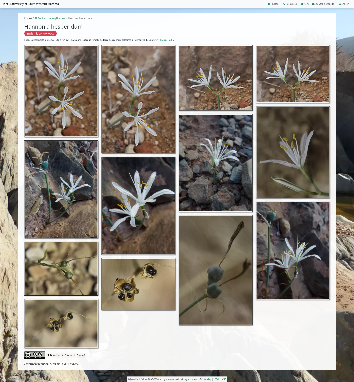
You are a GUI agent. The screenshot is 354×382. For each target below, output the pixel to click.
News (306, 3)
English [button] (345, 3)
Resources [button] (291, 3)
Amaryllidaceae (57, 18)
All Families (40, 18)
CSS (224, 379)
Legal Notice (190, 379)
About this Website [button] (324, 3)
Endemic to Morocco (40, 33)
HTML (217, 379)
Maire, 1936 (166, 39)
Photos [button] (274, 3)
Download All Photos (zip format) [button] (67, 355)
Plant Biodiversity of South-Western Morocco (30, 4)
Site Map (206, 379)
